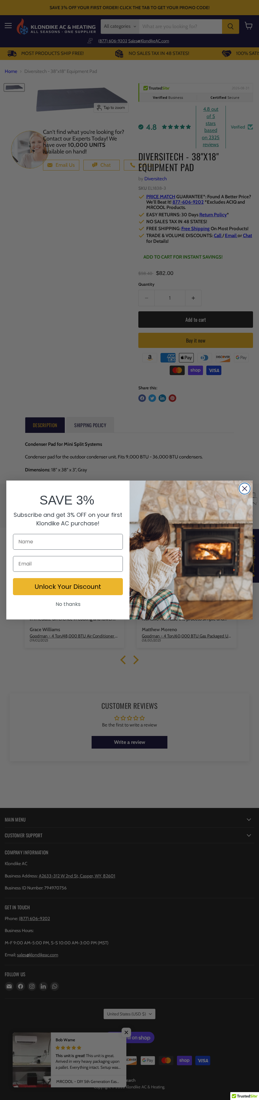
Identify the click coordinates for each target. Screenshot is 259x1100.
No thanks (68, 604)
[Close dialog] (244, 488)
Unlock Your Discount (68, 586)
